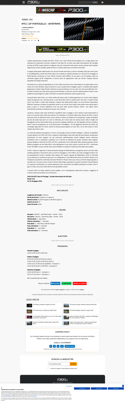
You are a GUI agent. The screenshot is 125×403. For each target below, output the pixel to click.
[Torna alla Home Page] (33, 3)
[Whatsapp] (31, 40)
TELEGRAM (56, 283)
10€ (62, 346)
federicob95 (26, 29)
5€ (58, 346)
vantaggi (82, 289)
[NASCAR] (62, 13)
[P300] (62, 52)
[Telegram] (38, 40)
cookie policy (7, 395)
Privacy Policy (69, 386)
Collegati (23, 38)
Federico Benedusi (28, 27)
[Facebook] (28, 40)
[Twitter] (35, 40)
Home (57, 55)
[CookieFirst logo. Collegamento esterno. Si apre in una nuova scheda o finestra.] (1, 388)
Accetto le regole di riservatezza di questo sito (63, 368)
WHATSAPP (67, 283)
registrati (62, 289)
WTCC (31, 19)
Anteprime (25, 19)
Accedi (56, 289)
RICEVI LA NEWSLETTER (63, 359)
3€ (54, 346)
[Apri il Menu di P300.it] (24, 2)
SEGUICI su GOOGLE (79, 283)
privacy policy (33, 396)
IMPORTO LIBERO (69, 346)
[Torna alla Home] (62, 381)
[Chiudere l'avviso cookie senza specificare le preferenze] (123, 386)
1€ (51, 346)
